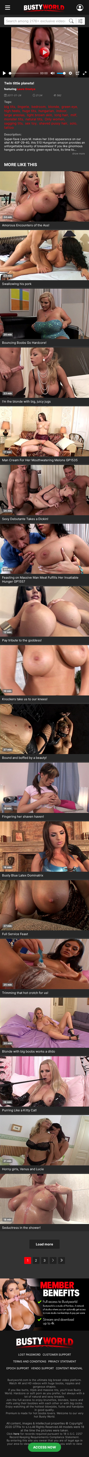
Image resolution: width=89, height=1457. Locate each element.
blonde (53, 107)
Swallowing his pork (16, 284)
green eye (69, 107)
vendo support (42, 1368)
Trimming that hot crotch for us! (25, 993)
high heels (12, 111)
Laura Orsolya (26, 89)
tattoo (9, 127)
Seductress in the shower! (21, 1228)
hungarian (46, 111)
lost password (29, 1354)
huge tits (29, 111)
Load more (44, 1244)
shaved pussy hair (53, 123)
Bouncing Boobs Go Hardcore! (24, 343)
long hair (61, 115)
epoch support (17, 1368)
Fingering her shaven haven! (23, 816)
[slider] (24, 73)
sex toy (31, 123)
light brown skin (39, 115)
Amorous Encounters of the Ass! (25, 225)
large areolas (14, 115)
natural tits (33, 119)
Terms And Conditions (29, 1361)
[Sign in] (81, 8)
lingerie (23, 107)
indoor (61, 111)
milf (73, 115)
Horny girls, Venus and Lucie (23, 1169)
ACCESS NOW (44, 1447)
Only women (54, 119)
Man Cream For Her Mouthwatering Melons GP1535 (40, 460)
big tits (9, 107)
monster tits (13, 119)
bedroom (38, 107)
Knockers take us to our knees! (24, 699)
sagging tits (13, 123)
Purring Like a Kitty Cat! (19, 1110)
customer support (57, 1354)
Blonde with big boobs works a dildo (28, 1051)
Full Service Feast (15, 934)
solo (73, 123)
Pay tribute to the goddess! (22, 640)
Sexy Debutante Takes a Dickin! (25, 519)
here (16, 1433)
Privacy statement (62, 1361)
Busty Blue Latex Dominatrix (22, 875)
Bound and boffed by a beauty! (24, 758)
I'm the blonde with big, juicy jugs (26, 401)
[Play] (44, 52)
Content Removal (69, 1368)
